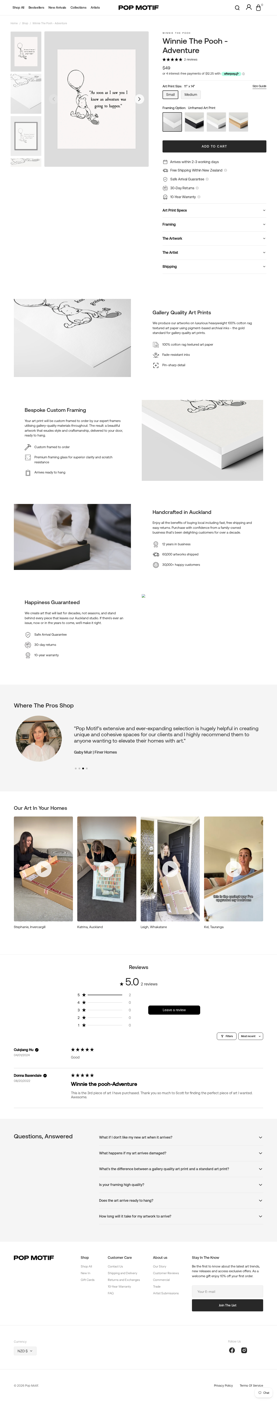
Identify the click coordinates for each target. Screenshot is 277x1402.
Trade (157, 1286)
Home (14, 23)
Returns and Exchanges (124, 1280)
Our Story (159, 1266)
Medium (193, 96)
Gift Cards (88, 1280)
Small (172, 96)
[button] (237, 7)
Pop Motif (31, 1385)
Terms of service (251, 1385)
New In (85, 1273)
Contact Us (115, 1266)
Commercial (161, 1280)
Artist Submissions (166, 1293)
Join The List (227, 1305)
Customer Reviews (166, 1273)
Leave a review (174, 1010)
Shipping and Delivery (122, 1273)
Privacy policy (223, 1385)
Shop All (86, 1266)
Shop (25, 23)
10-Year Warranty (119, 1286)
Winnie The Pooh (177, 33)
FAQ (111, 1293)
